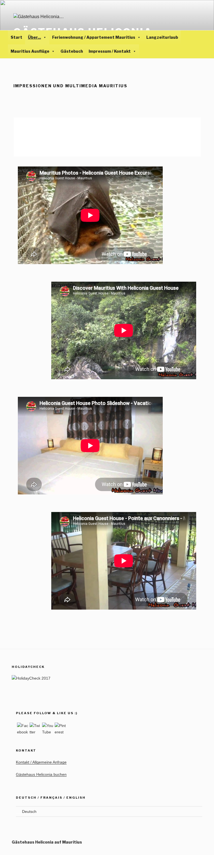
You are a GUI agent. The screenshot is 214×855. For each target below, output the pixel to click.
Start (16, 37)
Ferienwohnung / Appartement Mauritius (93, 37)
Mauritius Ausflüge (30, 51)
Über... (34, 37)
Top (201, 842)
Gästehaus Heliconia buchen (41, 774)
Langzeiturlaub (162, 37)
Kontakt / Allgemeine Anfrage (41, 762)
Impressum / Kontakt (110, 51)
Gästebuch (71, 51)
